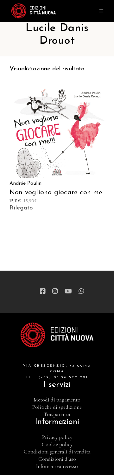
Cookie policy (57, 444)
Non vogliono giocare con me (56, 192)
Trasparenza (57, 414)
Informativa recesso (57, 466)
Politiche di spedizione (57, 407)
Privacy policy (57, 437)
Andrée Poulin (25, 183)
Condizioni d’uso (57, 459)
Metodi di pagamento (57, 399)
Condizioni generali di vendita (57, 451)
